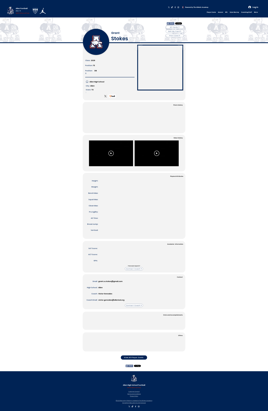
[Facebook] (175, 7)
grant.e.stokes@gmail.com (110, 281)
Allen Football (22, 8)
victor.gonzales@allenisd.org (111, 300)
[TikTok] (172, 7)
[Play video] (111, 153)
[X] (169, 7)
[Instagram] (178, 7)
